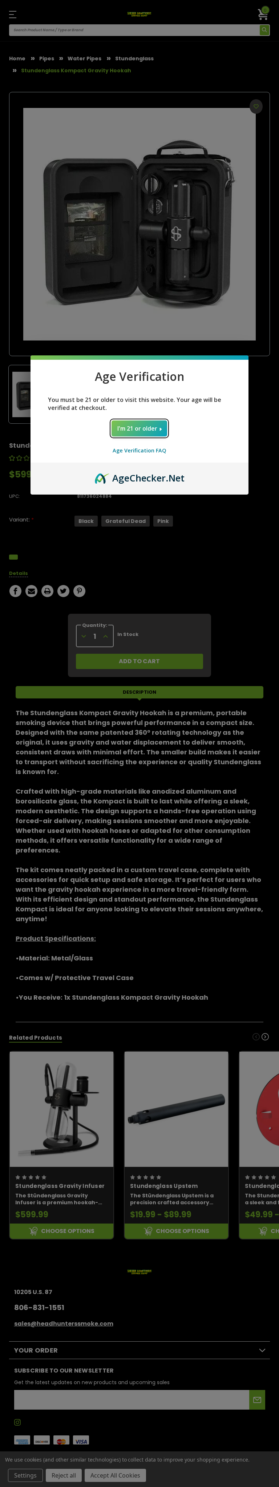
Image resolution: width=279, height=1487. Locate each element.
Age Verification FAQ (139, 450)
